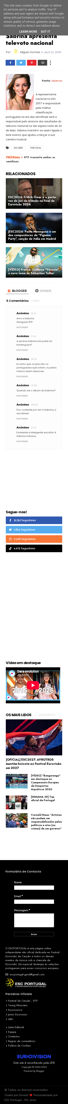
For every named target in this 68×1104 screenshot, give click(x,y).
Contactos (14, 1036)
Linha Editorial (16, 1027)
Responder (22, 327)
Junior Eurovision (17, 1014)
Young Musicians (18, 1005)
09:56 (34, 404)
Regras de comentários (21, 1041)
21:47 (34, 427)
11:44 (33, 336)
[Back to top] (59, 1095)
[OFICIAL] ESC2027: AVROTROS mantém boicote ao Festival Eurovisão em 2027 (33, 763)
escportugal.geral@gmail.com (26, 974)
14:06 (34, 385)
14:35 (34, 359)
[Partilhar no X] (21, 63)
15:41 (33, 313)
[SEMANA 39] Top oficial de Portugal (43, 798)
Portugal (35, 148)
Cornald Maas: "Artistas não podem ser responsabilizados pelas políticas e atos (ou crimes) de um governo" (46, 822)
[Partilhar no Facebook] (10, 63)
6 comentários (17, 301)
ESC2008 (18, 148)
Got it (45, 31)
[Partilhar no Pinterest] (31, 63)
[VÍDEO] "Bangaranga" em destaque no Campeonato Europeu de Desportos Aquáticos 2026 (46, 782)
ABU (10, 1019)
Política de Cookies (19, 1046)
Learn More (28, 31)
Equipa (12, 1032)
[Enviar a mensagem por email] (42, 63)
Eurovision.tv (15, 1010)
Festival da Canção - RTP (23, 1001)
